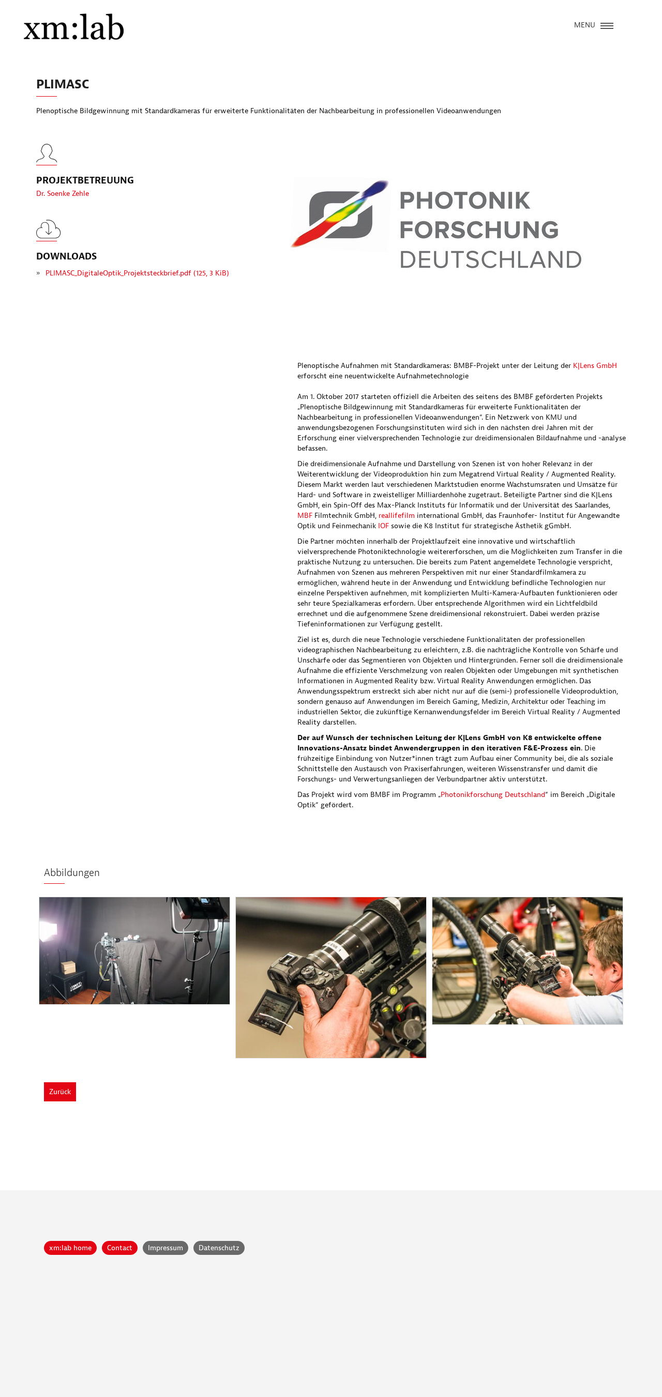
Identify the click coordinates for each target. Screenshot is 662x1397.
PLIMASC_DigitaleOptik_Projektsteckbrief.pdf (137, 273)
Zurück (60, 1091)
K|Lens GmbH (595, 365)
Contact (119, 1248)
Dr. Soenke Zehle (62, 193)
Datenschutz (219, 1248)
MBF (305, 515)
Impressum (165, 1248)
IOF (383, 525)
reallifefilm (397, 515)
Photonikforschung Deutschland (493, 794)
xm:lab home (70, 1248)
